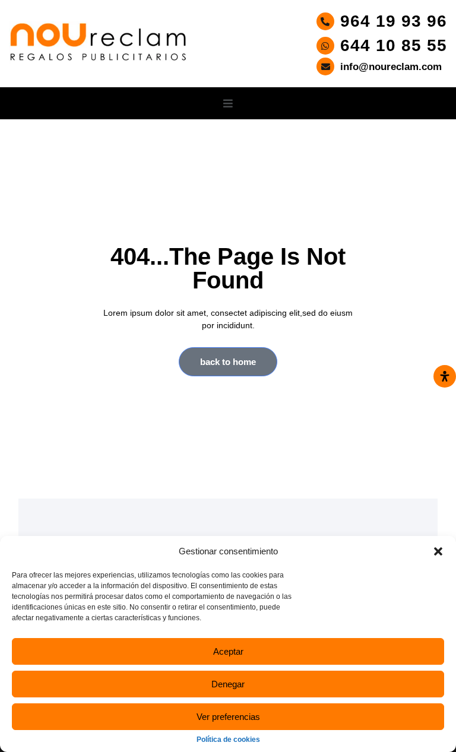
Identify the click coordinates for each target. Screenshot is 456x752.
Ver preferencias (228, 717)
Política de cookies (228, 739)
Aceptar (228, 651)
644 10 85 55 (393, 46)
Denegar (228, 684)
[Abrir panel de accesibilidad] (444, 376)
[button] (438, 551)
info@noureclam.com (391, 66)
